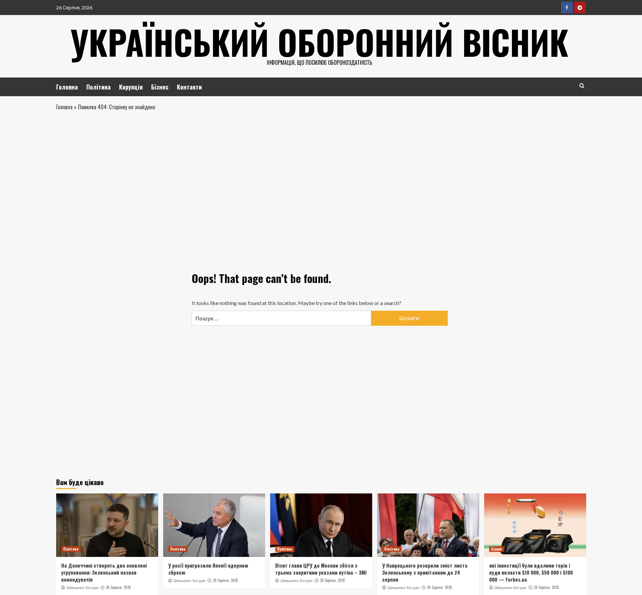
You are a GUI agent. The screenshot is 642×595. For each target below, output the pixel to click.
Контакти (189, 87)
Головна (67, 87)
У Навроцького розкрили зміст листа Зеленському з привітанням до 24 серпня (424, 572)
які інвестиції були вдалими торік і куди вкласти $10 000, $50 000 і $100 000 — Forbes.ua (531, 572)
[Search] (582, 86)
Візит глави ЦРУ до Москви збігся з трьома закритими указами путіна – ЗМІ (320, 569)
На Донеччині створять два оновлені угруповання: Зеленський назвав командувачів (104, 572)
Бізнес (160, 87)
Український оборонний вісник (319, 41)
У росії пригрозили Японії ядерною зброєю (208, 569)
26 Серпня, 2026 (118, 587)
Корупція (131, 87)
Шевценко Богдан (82, 587)
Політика (98, 87)
